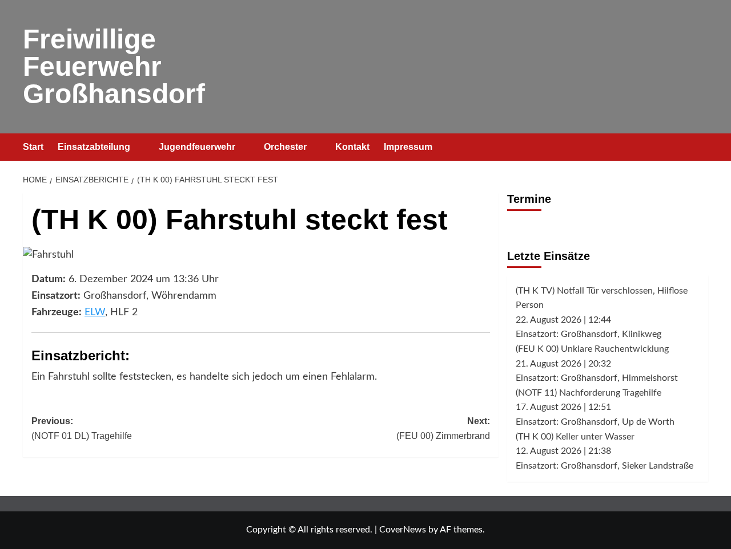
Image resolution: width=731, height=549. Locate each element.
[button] (701, 147)
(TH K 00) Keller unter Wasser (575, 436)
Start (33, 147)
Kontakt (352, 147)
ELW (95, 312)
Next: (442, 428)
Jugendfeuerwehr (197, 147)
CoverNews (402, 529)
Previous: (81, 428)
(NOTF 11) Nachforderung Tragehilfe (588, 392)
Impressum (408, 147)
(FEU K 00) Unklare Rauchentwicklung (592, 348)
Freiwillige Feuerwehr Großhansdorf (114, 66)
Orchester (285, 147)
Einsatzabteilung (94, 147)
